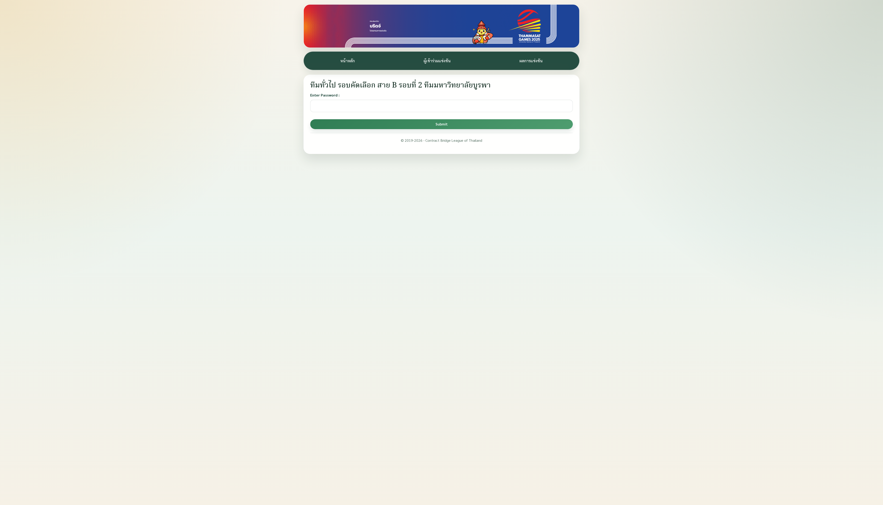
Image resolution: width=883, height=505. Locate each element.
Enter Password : (325, 95)
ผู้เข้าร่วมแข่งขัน (437, 60)
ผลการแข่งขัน (531, 60)
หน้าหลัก (347, 60)
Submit (442, 124)
